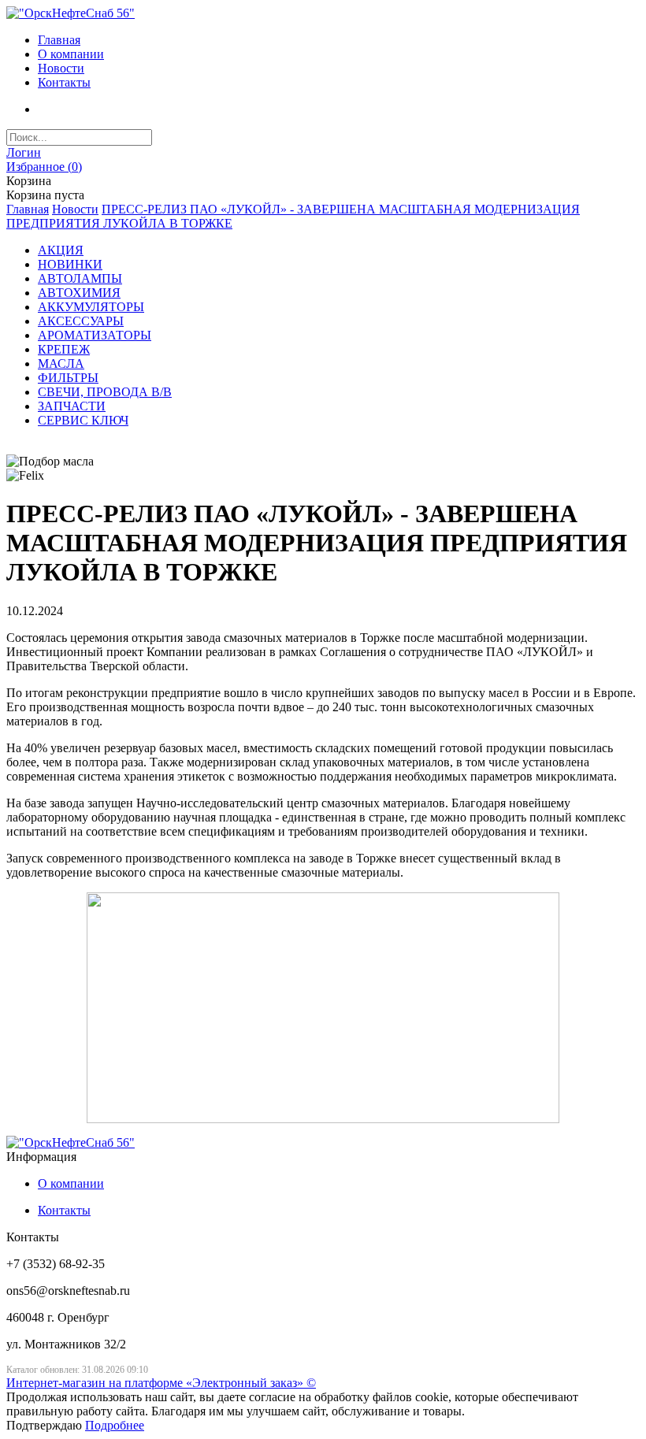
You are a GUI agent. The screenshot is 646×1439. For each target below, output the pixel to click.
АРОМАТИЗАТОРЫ (94, 335)
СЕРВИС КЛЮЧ (83, 420)
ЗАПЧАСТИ (72, 406)
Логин (23, 152)
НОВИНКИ (70, 264)
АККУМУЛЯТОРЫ (91, 306)
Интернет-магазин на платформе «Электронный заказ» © (161, 1382)
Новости (61, 68)
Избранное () (44, 166)
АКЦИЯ (61, 250)
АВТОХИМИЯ (79, 292)
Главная (59, 39)
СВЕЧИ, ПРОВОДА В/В (105, 392)
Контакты (64, 82)
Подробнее (114, 1425)
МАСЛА (61, 363)
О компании (71, 54)
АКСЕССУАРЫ (81, 321)
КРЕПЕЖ (64, 349)
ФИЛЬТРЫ (68, 377)
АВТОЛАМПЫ (80, 278)
